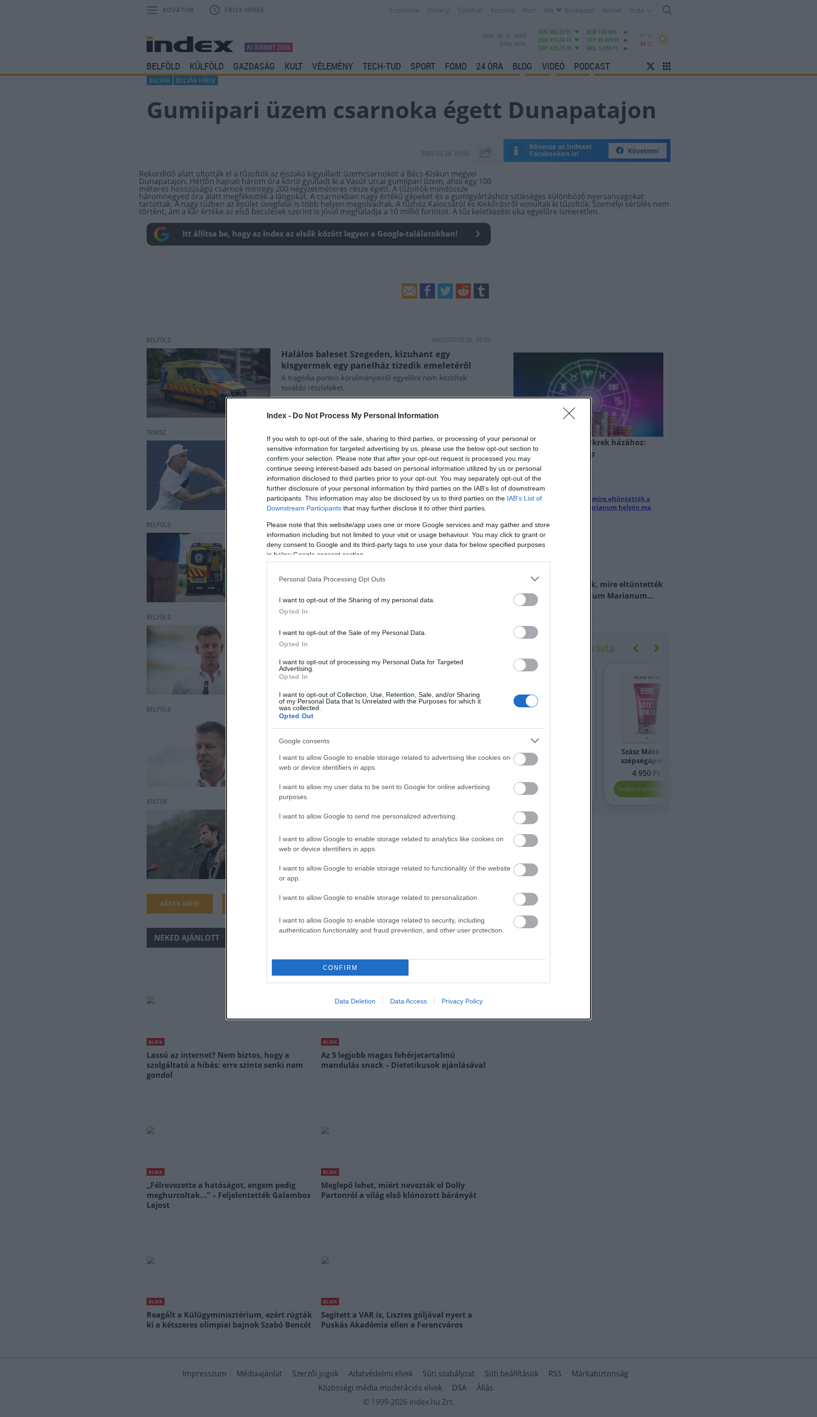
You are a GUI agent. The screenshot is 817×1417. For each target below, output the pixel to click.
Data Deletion (355, 1001)
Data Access (408, 1001)
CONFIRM (340, 967)
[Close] (572, 416)
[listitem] (408, 579)
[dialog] (408, 708)
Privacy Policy (462, 1001)
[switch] (525, 599)
